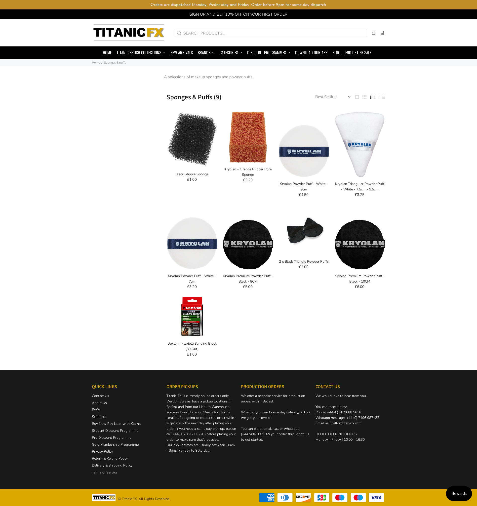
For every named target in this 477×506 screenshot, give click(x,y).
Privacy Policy (102, 451)
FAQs (96, 409)
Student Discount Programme (115, 430)
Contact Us (100, 396)
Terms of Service (104, 472)
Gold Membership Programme (115, 444)
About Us (99, 402)
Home (96, 63)
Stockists (99, 416)
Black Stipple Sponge (191, 174)
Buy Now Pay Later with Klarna (116, 423)
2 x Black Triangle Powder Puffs (304, 261)
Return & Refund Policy (110, 458)
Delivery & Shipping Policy (112, 465)
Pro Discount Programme (111, 437)
